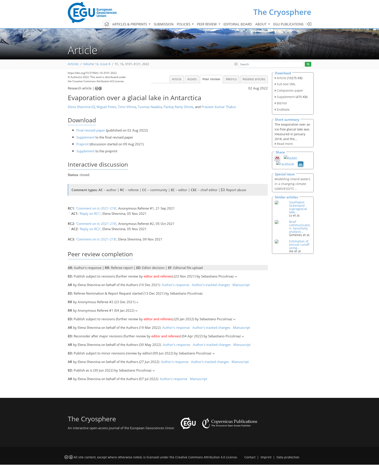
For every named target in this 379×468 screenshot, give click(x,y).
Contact (250, 457)
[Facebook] (285, 163)
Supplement (85, 137)
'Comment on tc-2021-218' (96, 208)
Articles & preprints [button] (130, 24)
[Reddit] (290, 157)
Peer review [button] (207, 24)
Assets (192, 79)
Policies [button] (184, 24)
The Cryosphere (282, 12)
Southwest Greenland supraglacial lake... (298, 207)
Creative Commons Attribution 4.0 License (206, 457)
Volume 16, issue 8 (96, 64)
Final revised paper (90, 130)
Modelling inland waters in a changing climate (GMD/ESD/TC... (292, 184)
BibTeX (282, 103)
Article (176, 79)
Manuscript (241, 285)
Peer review (211, 79)
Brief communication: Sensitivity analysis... (299, 227)
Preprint (82, 144)
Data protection (288, 457)
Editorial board (237, 24)
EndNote (283, 109)
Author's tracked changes (211, 285)
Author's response (175, 285)
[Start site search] (308, 64)
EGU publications (288, 24)
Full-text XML (286, 84)
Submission (163, 24)
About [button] (261, 24)
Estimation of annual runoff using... (299, 244)
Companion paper (290, 90)
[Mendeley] (277, 158)
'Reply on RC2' (90, 229)
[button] (236, 64)
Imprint (266, 457)
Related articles (254, 79)
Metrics (231, 79)
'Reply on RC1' (90, 213)
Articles (73, 64)
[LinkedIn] (301, 164)
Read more (285, 144)
